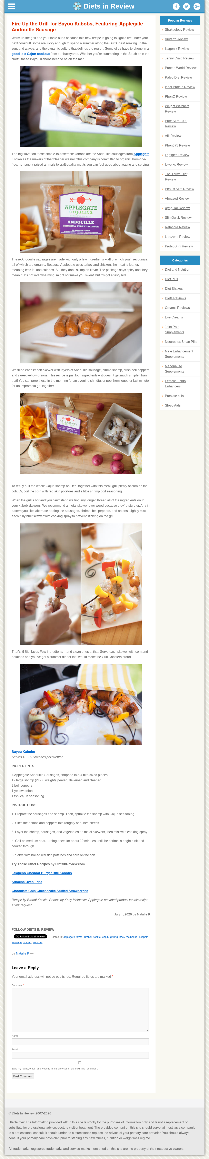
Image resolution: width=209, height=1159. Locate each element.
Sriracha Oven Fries (27, 882)
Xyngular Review (177, 208)
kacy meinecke (128, 936)
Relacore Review (177, 227)
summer (37, 942)
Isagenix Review (177, 48)
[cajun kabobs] (81, 106)
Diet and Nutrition (177, 269)
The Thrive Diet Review (176, 176)
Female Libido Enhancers (175, 383)
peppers (143, 936)
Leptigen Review (177, 155)
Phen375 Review (177, 145)
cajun (105, 936)
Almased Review (177, 198)
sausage (17, 942)
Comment (18, 985)
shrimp (27, 942)
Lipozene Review (177, 236)
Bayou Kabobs (23, 751)
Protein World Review (181, 68)
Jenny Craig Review (179, 58)
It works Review (176, 164)
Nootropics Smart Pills (181, 341)
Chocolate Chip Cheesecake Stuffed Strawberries (50, 891)
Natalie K (22, 953)
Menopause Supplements (174, 368)
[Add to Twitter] (186, 6)
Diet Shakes (174, 288)
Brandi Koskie (92, 936)
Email (15, 1049)
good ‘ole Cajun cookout (31, 54)
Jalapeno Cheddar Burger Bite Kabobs (42, 873)
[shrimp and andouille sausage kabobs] (81, 584)
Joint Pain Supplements (174, 329)
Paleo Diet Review (178, 77)
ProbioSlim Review (179, 246)
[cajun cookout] (81, 433)
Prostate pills (174, 396)
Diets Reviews (175, 298)
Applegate (141, 154)
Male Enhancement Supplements (179, 354)
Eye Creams (174, 317)
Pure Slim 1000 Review (176, 123)
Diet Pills (171, 279)
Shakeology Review (179, 29)
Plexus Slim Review (179, 189)
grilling (114, 936)
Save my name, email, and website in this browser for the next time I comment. (55, 1068)
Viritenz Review (176, 39)
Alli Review (173, 136)
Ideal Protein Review (180, 87)
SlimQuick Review (178, 217)
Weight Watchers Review (177, 108)
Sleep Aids (173, 405)
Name (15, 1035)
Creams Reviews (177, 307)
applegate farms (72, 936)
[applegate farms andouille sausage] (81, 212)
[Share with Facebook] (176, 6)
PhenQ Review (176, 96)
